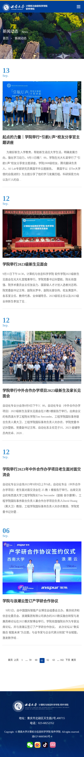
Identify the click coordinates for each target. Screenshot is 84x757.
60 (36, 660)
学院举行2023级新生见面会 (25, 264)
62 (48, 660)
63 (54, 660)
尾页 (73, 660)
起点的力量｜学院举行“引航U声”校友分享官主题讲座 (41, 140)
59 (30, 660)
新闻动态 (21, 38)
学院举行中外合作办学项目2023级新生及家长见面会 (42, 393)
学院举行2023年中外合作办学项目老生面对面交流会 (42, 472)
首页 (6, 38)
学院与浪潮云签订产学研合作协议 (30, 601)
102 (62, 660)
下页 (67, 660)
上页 (16, 660)
